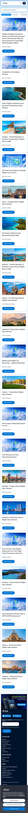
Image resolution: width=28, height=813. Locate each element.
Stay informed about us (7, 777)
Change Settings (14, 800)
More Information (8, 51)
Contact (4, 746)
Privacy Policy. (16, 727)
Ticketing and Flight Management (9, 766)
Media (3, 759)
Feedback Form (5, 775)
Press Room (15, 14)
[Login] (24, 3)
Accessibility (5, 751)
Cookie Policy (4, 784)
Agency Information (6, 748)
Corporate (6, 736)
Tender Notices (5, 761)
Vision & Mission (6, 741)
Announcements (6, 14)
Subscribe (6, 731)
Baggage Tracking (6, 772)
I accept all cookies (14, 808)
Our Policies (5, 743)
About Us (4, 739)
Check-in (4, 768)
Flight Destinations (6, 744)
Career (3, 750)
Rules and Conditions (7, 773)
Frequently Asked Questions (8, 770)
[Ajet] (5, 3)
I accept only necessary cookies (14, 804)
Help (3, 764)
